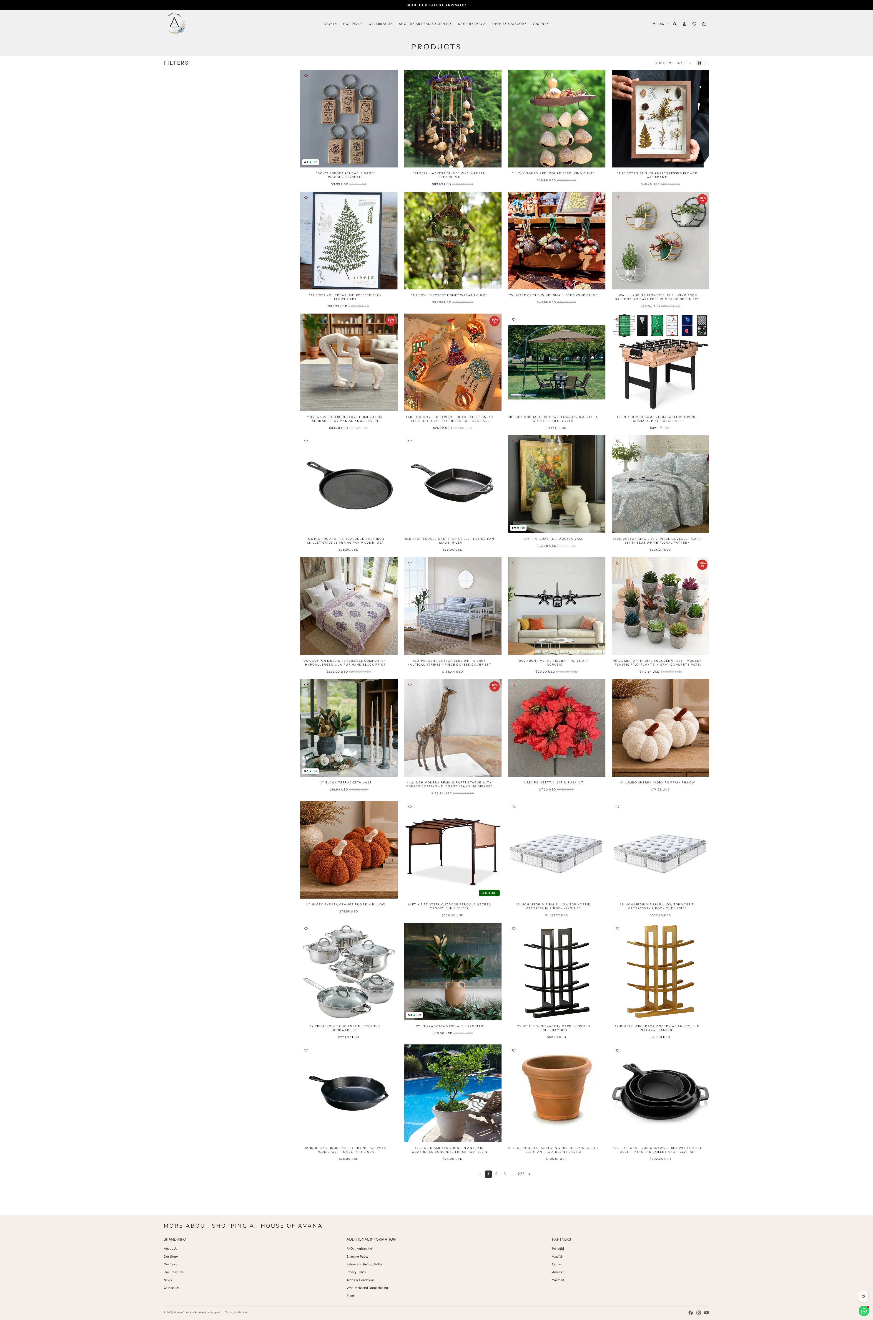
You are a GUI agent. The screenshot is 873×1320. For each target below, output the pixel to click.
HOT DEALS (353, 23)
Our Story (171, 1256)
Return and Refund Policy (364, 1264)
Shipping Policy (357, 1256)
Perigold (558, 1249)
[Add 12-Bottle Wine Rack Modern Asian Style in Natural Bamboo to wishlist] (617, 928)
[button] (684, 63)
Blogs (350, 1296)
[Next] (529, 1174)
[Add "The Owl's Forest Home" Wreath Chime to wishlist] (410, 197)
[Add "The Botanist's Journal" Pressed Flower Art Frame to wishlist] (617, 75)
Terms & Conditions (360, 1280)
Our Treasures (174, 1272)
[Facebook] (690, 1312)
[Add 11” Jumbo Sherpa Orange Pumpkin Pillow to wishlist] (306, 807)
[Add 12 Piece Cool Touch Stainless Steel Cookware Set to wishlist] (306, 928)
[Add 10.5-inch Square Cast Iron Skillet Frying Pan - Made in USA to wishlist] (410, 441)
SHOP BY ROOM (471, 23)
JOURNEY (541, 23)
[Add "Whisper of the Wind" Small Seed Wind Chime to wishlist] (513, 197)
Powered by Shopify (207, 1312)
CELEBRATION (381, 23)
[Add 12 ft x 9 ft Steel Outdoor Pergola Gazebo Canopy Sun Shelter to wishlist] (410, 807)
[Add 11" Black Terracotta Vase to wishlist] (306, 685)
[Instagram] (698, 1312)
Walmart (558, 1280)
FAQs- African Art (359, 1249)
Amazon (558, 1272)
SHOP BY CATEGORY (509, 23)
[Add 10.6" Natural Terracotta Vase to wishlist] (513, 441)
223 (521, 1173)
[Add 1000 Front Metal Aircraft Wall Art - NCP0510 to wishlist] (513, 563)
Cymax (557, 1264)
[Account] (684, 24)
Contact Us (171, 1288)
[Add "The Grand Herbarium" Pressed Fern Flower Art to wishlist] (306, 197)
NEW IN (330, 23)
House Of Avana (184, 1312)
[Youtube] (706, 1312)
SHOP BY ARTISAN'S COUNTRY (425, 23)
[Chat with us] (863, 1310)
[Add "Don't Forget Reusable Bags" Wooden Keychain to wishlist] (306, 75)
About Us (170, 1249)
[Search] (675, 24)
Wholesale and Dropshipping (367, 1288)
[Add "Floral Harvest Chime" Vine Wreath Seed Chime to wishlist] (410, 75)
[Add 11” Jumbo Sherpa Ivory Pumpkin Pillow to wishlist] (617, 685)
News (168, 1280)
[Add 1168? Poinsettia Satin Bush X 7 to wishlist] (513, 685)
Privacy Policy (356, 1272)
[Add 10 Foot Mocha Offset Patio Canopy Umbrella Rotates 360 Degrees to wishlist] (513, 319)
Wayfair (557, 1256)
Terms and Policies (236, 1312)
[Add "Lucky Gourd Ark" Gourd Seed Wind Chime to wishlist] (513, 75)
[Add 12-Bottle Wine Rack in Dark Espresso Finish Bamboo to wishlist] (513, 928)
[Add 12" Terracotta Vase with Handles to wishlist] (410, 928)
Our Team (171, 1264)
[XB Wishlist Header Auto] (694, 24)
